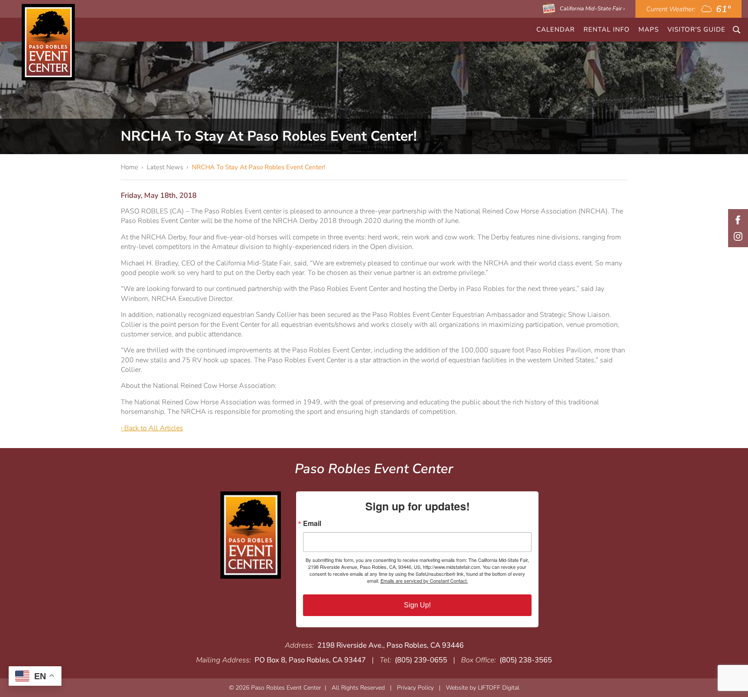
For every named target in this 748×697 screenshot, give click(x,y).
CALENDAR (555, 29)
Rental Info (607, 29)
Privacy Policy (415, 688)
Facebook (738, 220)
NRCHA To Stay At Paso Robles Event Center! (258, 167)
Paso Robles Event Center (48, 42)
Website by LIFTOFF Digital (482, 688)
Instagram (738, 236)
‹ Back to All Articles (152, 428)
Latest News (165, 167)
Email (312, 523)
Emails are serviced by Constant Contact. (424, 580)
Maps (648, 29)
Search (737, 30)
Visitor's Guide (696, 29)
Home (129, 167)
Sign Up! (417, 605)
